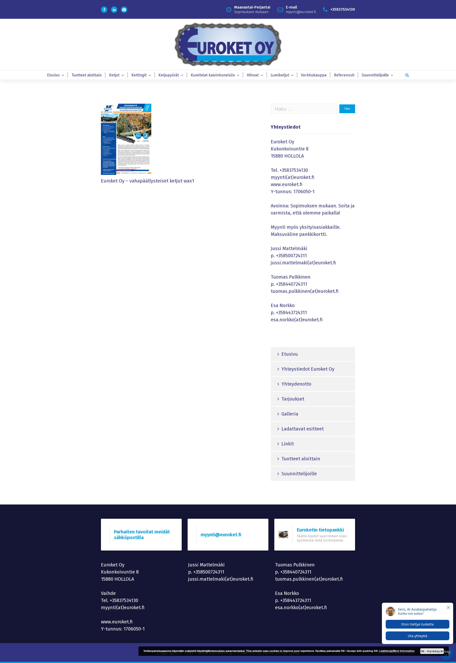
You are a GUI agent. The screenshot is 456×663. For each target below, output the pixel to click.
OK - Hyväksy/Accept (432, 651)
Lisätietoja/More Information (397, 651)
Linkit (287, 444)
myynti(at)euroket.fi (292, 177)
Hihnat (253, 75)
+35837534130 (294, 170)
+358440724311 (291, 284)
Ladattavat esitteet (302, 429)
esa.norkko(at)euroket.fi (297, 319)
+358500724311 (291, 255)
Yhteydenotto (296, 384)
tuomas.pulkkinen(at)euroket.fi (305, 291)
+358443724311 (291, 312)
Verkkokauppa (314, 75)
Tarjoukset (292, 399)
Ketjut (114, 75)
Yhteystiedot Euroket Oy (307, 369)
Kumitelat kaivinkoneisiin (213, 75)
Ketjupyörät (168, 75)
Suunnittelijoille (375, 75)
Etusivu (53, 75)
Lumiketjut (280, 75)
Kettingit (139, 75)
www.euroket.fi (287, 184)
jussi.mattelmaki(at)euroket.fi (303, 263)
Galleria (289, 414)
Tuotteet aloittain (86, 75)
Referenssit (344, 75)
